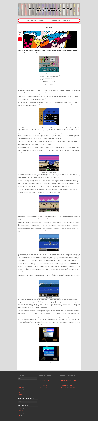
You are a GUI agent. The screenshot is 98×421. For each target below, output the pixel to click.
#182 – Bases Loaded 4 (44, 380)
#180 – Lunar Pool (43, 385)
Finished (20, 385)
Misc (19, 392)
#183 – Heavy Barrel (44, 378)
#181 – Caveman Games (45, 382)
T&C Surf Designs (21, 94)
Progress (20, 394)
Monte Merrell (64, 385)
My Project (32, 20)
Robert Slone (64, 380)
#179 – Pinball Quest (44, 387)
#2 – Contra (70, 385)
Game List (43, 20)
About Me (67, 20)
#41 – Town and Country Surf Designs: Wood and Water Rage (47, 50)
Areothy (63, 382)
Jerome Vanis (64, 378)
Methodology (55, 20)
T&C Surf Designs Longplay (50, 86)
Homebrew (21, 389)
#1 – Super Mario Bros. (72, 380)
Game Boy (21, 387)
